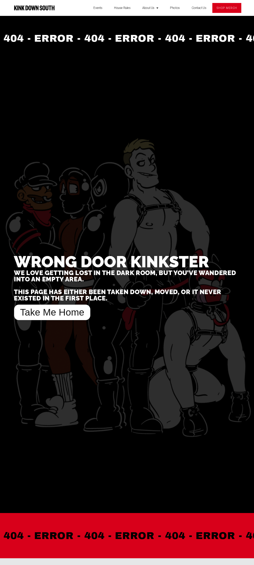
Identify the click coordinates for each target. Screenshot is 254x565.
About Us (148, 8)
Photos (175, 8)
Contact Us (199, 8)
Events (97, 8)
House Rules (122, 8)
